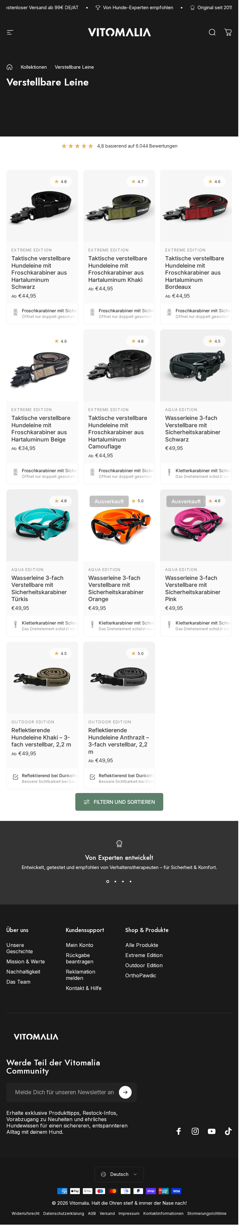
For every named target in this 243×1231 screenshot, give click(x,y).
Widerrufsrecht (26, 1213)
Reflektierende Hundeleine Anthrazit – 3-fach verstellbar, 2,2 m (118, 741)
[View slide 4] (130, 881)
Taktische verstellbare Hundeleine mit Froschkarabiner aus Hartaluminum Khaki (117, 269)
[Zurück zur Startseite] (9, 67)
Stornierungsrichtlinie (207, 1213)
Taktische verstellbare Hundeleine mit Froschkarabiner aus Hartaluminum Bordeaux (194, 272)
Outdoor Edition (32, 722)
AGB (92, 1213)
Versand (107, 1213)
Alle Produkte (141, 945)
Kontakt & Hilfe (84, 988)
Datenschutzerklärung (63, 1213)
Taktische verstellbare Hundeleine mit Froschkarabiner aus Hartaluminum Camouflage (117, 432)
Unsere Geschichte (19, 948)
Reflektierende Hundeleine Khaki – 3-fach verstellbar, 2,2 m (41, 737)
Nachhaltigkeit (23, 971)
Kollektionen (34, 67)
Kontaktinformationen (163, 1213)
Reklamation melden (80, 974)
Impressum (129, 1213)
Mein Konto (79, 945)
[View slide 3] (123, 881)
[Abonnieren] (125, 1092)
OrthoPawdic (140, 975)
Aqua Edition (181, 409)
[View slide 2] (115, 881)
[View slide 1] (108, 881)
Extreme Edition (31, 250)
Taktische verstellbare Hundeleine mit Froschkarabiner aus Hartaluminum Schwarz (40, 272)
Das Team (18, 982)
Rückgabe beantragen (79, 958)
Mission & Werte (25, 961)
